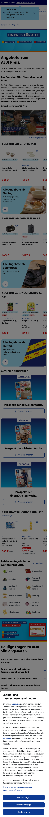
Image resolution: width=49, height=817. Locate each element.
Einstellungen (24, 812)
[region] (23, 754)
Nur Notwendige (23, 804)
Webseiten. (7, 738)
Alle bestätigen (23, 797)
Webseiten (16, 704)
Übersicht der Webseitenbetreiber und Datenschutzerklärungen (17, 788)
